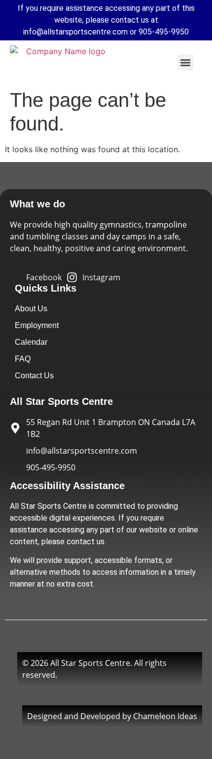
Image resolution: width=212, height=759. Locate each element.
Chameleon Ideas (165, 716)
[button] (185, 62)
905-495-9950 (164, 31)
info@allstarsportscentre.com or (81, 31)
